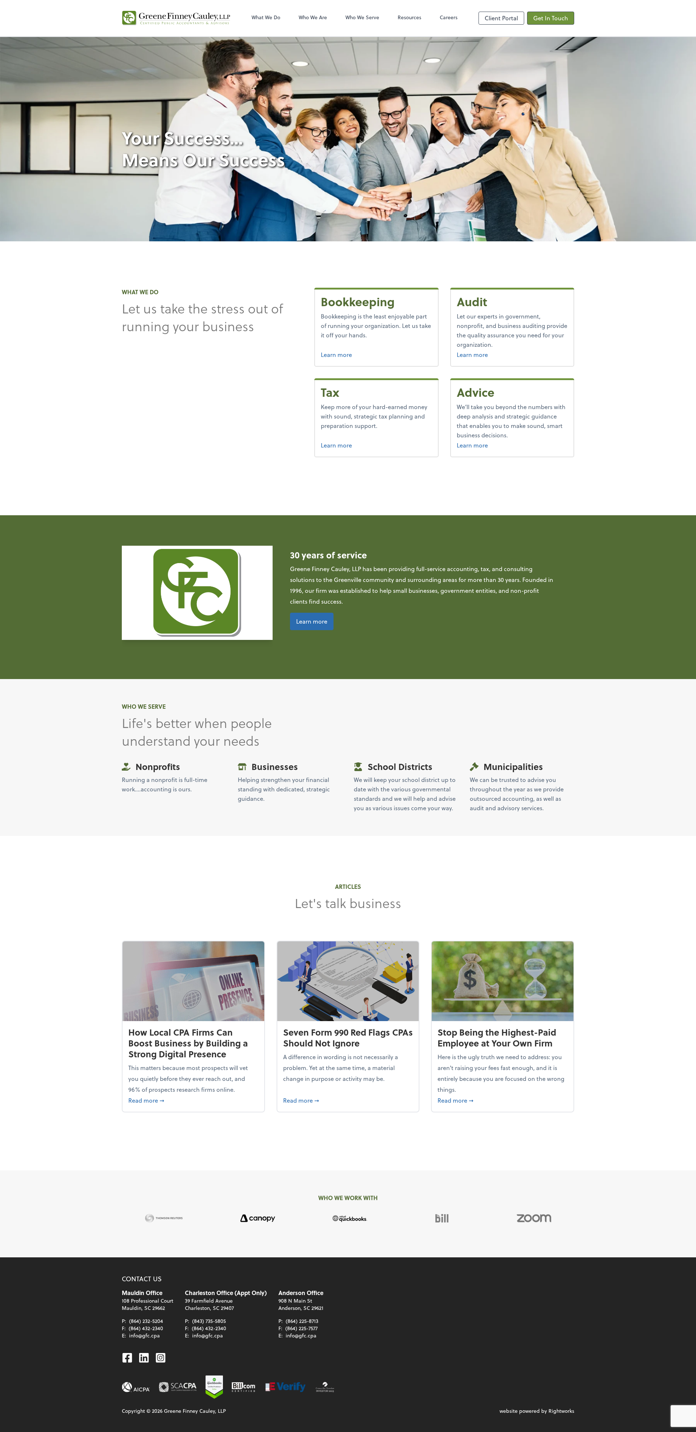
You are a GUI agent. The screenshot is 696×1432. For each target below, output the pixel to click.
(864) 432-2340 (146, 1328)
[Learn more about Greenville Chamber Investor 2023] (325, 1387)
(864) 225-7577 (301, 1328)
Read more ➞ (193, 1100)
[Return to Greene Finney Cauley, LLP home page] (176, 18)
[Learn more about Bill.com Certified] (244, 1387)
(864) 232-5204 (146, 1321)
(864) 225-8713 (302, 1321)
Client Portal (501, 18)
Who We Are (313, 17)
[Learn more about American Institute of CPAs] (136, 1387)
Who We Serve (362, 17)
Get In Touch (550, 18)
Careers (448, 17)
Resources (409, 17)
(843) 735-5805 (209, 1321)
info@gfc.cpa (144, 1335)
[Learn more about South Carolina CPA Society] (178, 1387)
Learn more (363, 354)
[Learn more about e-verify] (286, 1387)
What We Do (266, 17)
